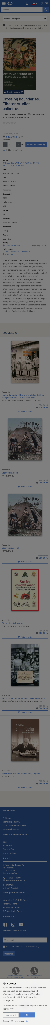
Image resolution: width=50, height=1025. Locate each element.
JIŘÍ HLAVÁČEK (8, 701)
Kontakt (7, 858)
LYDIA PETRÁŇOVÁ (25, 400)
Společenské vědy (28, 25)
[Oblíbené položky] (41, 3)
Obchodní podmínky (11, 821)
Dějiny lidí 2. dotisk (10, 547)
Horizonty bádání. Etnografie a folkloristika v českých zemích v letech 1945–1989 (23, 396)
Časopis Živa (8, 849)
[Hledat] (46, 9)
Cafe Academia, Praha (12, 911)
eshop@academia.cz (15, 880)
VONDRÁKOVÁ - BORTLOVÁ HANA (28, 701)
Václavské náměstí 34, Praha (15, 900)
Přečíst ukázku (13, 92)
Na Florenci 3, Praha (11, 907)
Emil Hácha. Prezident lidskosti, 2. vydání (21, 773)
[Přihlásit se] (27, 3)
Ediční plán (7, 845)
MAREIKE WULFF (23, 117)
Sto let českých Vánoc (12, 623)
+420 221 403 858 (13, 877)
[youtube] (21, 924)
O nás (5, 841)
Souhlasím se (23, 946)
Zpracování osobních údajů (15, 825)
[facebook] (5, 924)
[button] (34, 3)
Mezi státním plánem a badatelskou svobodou (23, 698)
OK (27, 1015)
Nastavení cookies (11, 829)
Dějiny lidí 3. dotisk (10, 472)
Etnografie (42, 25)
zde (26, 1021)
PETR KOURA (7, 626)
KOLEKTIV (37, 400)
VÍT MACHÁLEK (8, 777)
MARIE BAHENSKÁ (9, 400)
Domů (8, 25)
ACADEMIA (9, 254)
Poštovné (7, 818)
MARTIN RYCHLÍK (8, 476)
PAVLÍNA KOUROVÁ (21, 626)
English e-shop (9, 853)
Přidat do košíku (35, 144)
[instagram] (13, 924)
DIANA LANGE (9, 114)
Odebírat (8, 953)
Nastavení (11, 1015)
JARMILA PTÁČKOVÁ (25, 114)
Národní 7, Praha (10, 903)
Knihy (16, 25)
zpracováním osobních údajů (28, 946)
